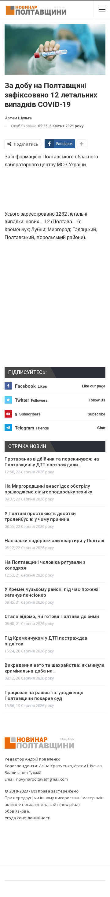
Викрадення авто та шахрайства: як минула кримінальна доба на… (55, 668)
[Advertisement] (55, 189)
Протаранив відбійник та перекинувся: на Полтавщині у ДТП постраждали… (52, 462)
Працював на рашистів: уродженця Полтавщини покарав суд (44, 695)
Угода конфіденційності (27, 818)
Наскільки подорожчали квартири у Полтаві (54, 540)
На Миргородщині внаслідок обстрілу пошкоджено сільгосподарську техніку (48, 489)
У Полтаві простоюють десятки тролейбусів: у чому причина (40, 516)
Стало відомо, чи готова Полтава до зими (52, 616)
